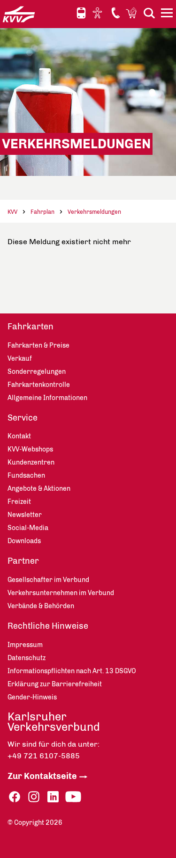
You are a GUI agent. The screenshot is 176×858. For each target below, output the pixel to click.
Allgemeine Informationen (47, 398)
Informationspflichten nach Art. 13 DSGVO (72, 671)
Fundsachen (26, 476)
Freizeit (19, 502)
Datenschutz (27, 658)
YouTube (73, 797)
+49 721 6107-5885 (44, 755)
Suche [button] (149, 13)
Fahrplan (42, 212)
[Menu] (168, 14)
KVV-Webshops (132, 12)
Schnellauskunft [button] (81, 13)
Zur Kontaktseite (42, 776)
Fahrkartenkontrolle (39, 385)
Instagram (34, 797)
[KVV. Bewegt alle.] (19, 14)
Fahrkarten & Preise (38, 345)
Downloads (24, 541)
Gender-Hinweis (32, 697)
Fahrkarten (31, 326)
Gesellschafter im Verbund (48, 580)
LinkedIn (53, 797)
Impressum (25, 645)
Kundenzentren (31, 462)
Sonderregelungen (37, 372)
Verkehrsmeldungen (94, 212)
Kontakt (115, 12)
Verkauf (20, 359)
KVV (12, 212)
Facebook (15, 797)
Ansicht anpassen (98, 12)
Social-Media (28, 528)
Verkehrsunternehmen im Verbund (61, 593)
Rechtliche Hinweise (48, 626)
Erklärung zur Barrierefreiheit (55, 684)
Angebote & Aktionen (39, 489)
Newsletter (25, 515)
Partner (23, 561)
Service (23, 418)
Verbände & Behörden (41, 606)
